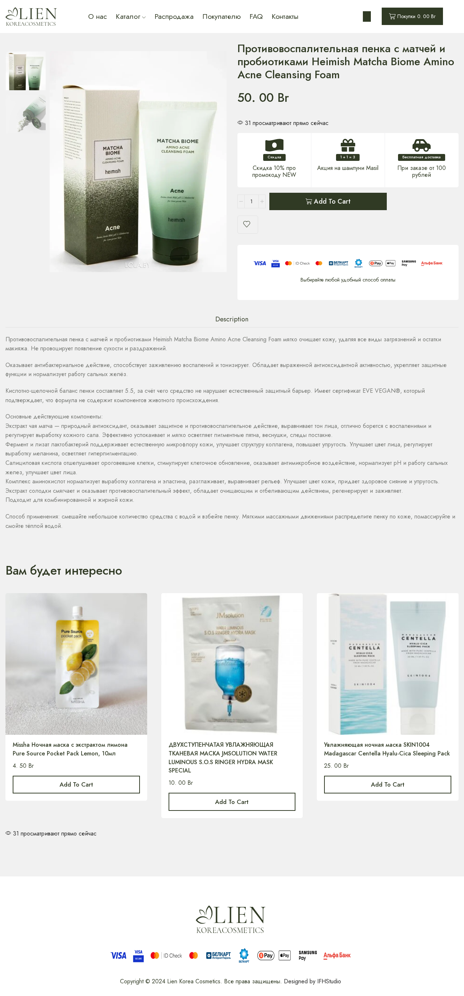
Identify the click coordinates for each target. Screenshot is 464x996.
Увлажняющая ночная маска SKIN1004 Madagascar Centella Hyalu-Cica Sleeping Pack (387, 749)
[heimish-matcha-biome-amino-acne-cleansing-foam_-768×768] (26, 114)
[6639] (26, 70)
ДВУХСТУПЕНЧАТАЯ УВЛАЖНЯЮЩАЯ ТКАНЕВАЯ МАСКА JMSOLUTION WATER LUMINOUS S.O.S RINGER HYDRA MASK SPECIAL (223, 758)
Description (232, 319)
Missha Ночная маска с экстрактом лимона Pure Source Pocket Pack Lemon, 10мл (70, 749)
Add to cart (332, 201)
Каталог (128, 16)
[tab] (232, 319)
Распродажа (174, 16)
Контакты (285, 16)
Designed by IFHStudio (312, 981)
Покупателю (221, 16)
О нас (97, 16)
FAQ (256, 16)
